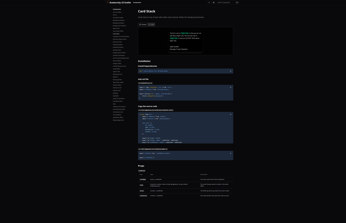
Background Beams (119, 20)
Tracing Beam (117, 115)
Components (137, 2)
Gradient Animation (119, 55)
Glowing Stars (117, 50)
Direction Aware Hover (119, 39)
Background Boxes (118, 23)
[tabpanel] (185, 41)
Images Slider (117, 63)
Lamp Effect (116, 69)
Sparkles (115, 93)
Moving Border (117, 79)
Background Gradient (119, 26)
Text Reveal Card (118, 112)
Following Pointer (118, 47)
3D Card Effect (117, 12)
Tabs (114, 104)
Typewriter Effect (118, 117)
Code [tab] (152, 24)
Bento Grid (116, 28)
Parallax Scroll (117, 88)
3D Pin (115, 15)
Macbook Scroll (117, 74)
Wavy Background (118, 120)
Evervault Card (117, 42)
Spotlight (115, 96)
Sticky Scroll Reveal (118, 98)
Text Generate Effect (119, 109)
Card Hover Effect (118, 31)
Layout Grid (116, 71)
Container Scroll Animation (121, 36)
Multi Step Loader (118, 82)
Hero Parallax (117, 61)
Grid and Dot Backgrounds (121, 58)
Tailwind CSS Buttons (119, 106)
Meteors (115, 77)
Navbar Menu (117, 85)
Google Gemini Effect (119, 53)
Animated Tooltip (118, 17)
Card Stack (116, 34)
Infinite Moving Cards (119, 66)
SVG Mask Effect (118, 101)
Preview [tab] (144, 24)
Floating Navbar (118, 44)
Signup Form (117, 90)
